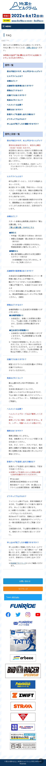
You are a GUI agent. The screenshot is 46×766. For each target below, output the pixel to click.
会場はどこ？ (12, 81)
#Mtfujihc (15, 597)
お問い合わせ (31, 47)
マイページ (23, 589)
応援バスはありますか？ (16, 95)
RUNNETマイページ (18, 563)
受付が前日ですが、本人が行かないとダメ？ (24, 71)
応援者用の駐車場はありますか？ (20, 85)
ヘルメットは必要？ (15, 104)
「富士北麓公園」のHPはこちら (21, 227)
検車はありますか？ (15, 109)
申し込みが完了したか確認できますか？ (23, 124)
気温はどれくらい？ (15, 100)
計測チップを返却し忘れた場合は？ (21, 114)
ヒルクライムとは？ (15, 76)
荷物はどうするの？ (15, 90)
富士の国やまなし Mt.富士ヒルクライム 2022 (20, 761)
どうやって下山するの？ (16, 119)
